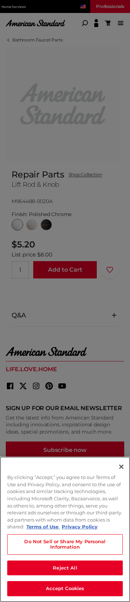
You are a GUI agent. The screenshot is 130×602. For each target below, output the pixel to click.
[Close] (121, 467)
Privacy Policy (80, 527)
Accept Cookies (65, 588)
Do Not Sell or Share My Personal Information (64, 544)
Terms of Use (43, 527)
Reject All (65, 568)
